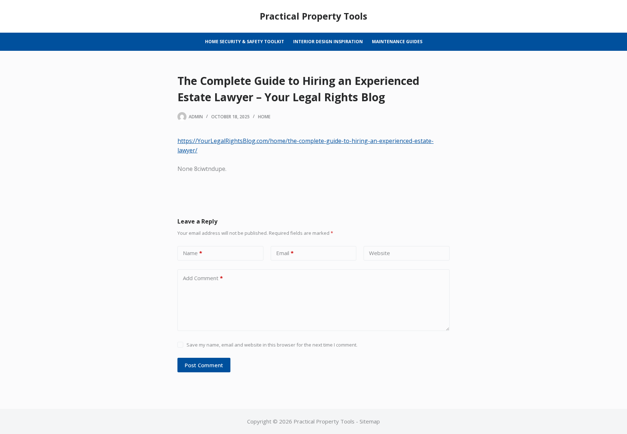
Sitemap (370, 421)
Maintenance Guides (397, 41)
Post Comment (204, 365)
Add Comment (203, 278)
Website (379, 253)
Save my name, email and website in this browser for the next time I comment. (272, 344)
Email (285, 253)
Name (192, 253)
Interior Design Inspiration (328, 41)
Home (264, 117)
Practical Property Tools (313, 16)
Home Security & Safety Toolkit (244, 41)
